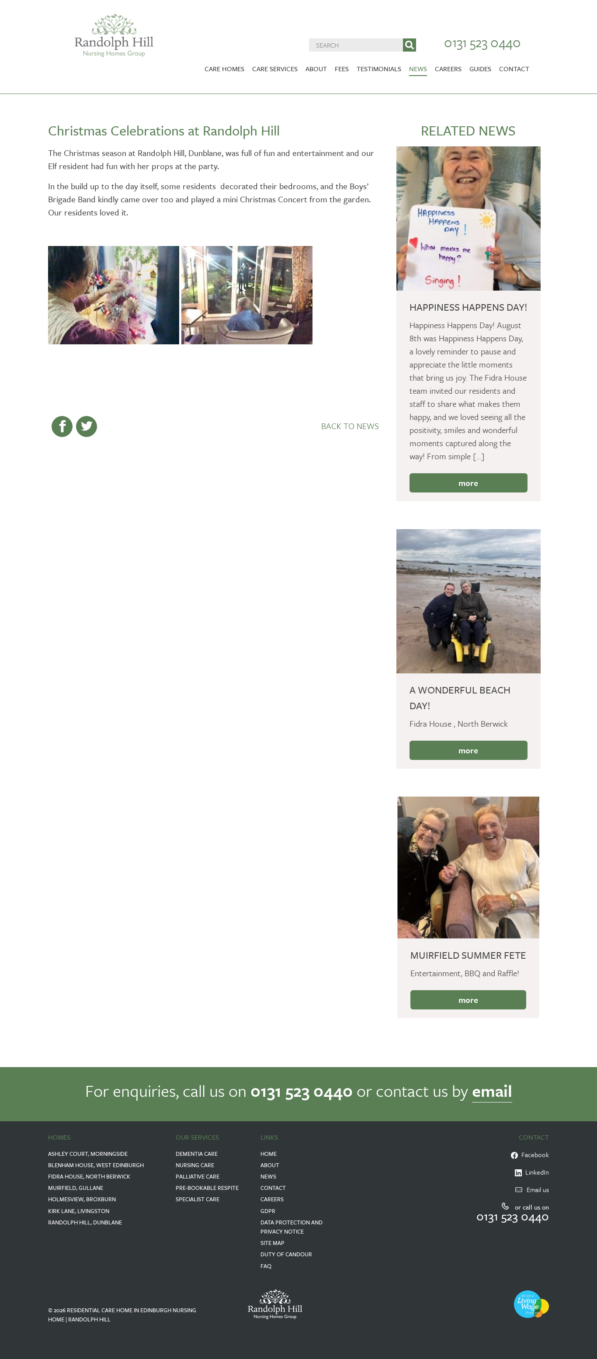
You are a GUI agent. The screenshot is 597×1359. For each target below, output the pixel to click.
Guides (480, 68)
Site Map (272, 1242)
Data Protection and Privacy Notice (291, 1227)
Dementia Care (197, 1153)
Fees (342, 68)
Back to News (350, 426)
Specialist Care (197, 1199)
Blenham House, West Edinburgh (96, 1165)
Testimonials (379, 68)
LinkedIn (535, 1172)
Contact (514, 68)
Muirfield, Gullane (75, 1187)
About (316, 68)
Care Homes (224, 68)
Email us (538, 1189)
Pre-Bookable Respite (207, 1187)
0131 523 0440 (482, 42)
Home (268, 1153)
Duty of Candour (286, 1254)
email (492, 1090)
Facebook (533, 1154)
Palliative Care (197, 1176)
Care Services (275, 68)
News (418, 68)
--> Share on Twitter (86, 426)
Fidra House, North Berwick (89, 1176)
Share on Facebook (62, 426)
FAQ (265, 1266)
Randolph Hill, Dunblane (85, 1222)
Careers (448, 68)
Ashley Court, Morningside (88, 1153)
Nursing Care (195, 1165)
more (468, 483)
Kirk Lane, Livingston (78, 1210)
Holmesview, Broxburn (82, 1199)
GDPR (267, 1210)
